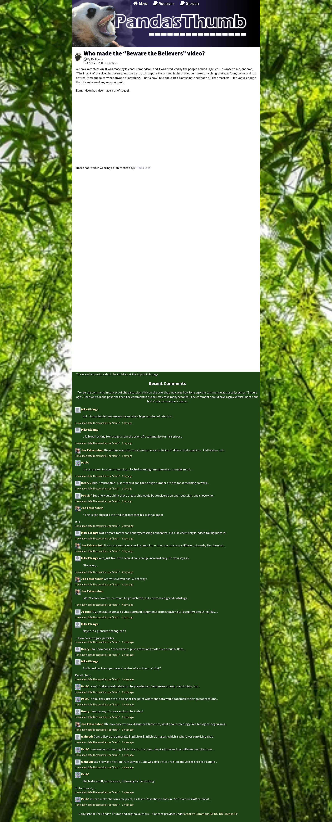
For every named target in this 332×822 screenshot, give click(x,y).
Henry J (86, 483)
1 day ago (127, 422)
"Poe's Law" (143, 168)
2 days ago (127, 525)
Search (192, 3)
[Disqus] (166, 220)
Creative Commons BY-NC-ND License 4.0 (211, 814)
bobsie (85, 495)
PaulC (85, 462)
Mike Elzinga (90, 409)
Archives (166, 3)
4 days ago (127, 572)
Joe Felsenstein (92, 450)
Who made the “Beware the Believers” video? (144, 53)
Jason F (86, 612)
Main (142, 3)
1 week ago (128, 642)
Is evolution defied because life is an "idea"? (97, 422)
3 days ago (127, 538)
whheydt (87, 736)
